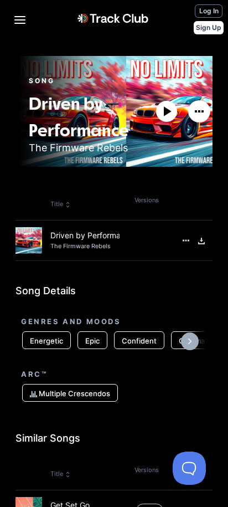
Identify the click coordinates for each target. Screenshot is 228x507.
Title (56, 204)
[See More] (199, 111)
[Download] (201, 241)
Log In (209, 11)
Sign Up (208, 27)
